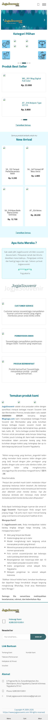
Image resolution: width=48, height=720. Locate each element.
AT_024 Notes (35, 210)
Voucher (5, 665)
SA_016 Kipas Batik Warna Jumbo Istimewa (12, 212)
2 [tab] (20, 63)
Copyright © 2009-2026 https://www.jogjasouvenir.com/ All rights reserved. (24, 711)
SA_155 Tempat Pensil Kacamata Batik (12, 171)
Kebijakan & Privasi (9, 661)
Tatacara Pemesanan (10, 657)
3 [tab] (24, 63)
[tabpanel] (6, 51)
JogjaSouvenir (8, 406)
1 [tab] (18, 63)
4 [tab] (27, 63)
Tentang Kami (7, 652)
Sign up (38, 636)
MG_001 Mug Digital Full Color (31, 79)
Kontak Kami (30, 652)
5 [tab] (29, 63)
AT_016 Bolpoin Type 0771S (31, 104)
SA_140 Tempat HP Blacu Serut (35, 170)
